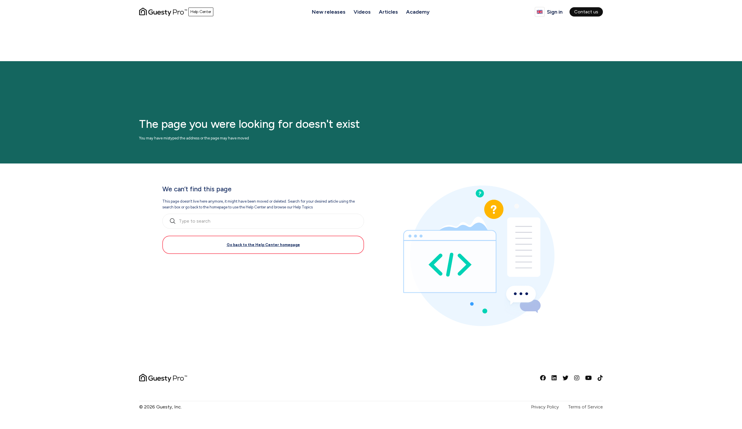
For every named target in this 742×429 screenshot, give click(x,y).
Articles (388, 12)
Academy (418, 12)
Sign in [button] (555, 12)
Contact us (586, 11)
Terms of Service (585, 407)
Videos (362, 12)
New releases (328, 12)
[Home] (163, 12)
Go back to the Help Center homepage (263, 245)
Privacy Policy (545, 407)
